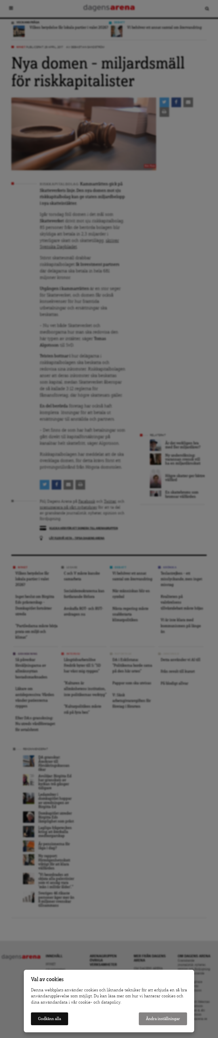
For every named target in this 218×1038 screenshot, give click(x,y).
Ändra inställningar (163, 1019)
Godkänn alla (49, 1019)
